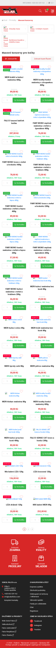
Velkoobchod (7, 624)
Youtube (37, 629)
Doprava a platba (36, 587)
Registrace (34, 611)
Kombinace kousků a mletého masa (16, 41)
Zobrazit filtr (12, 59)
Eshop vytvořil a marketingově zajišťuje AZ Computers (28, 645)
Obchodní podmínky (37, 590)
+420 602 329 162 (10, 594)
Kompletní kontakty (11, 600)
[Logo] (10, 10)
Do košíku (20, 100)
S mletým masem (42, 29)
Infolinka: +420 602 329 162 (34, 3)
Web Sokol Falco (8, 621)
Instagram (38, 625)
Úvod (5, 20)
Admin (16, 643)
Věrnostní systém (36, 600)
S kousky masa (14, 29)
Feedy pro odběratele (38, 604)
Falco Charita (7, 635)
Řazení (48, 59)
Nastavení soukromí (29, 643)
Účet (31, 607)
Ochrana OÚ (44, 643)
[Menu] (52, 11)
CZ (52, 3)
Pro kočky (12, 20)
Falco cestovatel (8, 628)
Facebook (38, 621)
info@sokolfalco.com (12, 597)
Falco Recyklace (8, 632)
